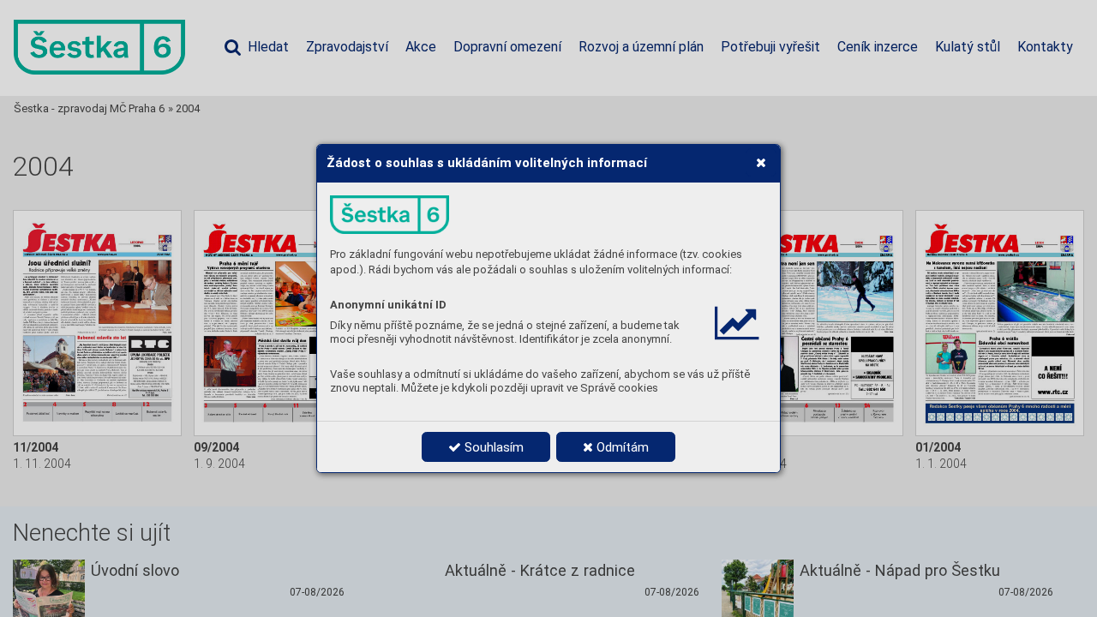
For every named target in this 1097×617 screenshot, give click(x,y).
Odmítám (621, 447)
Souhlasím (492, 447)
